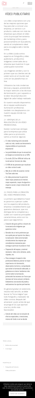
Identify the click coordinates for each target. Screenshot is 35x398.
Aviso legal (8, 349)
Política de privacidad (11, 345)
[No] (33, 390)
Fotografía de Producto (11, 367)
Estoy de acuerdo (17, 393)
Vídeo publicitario (10, 370)
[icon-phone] (24, 3)
